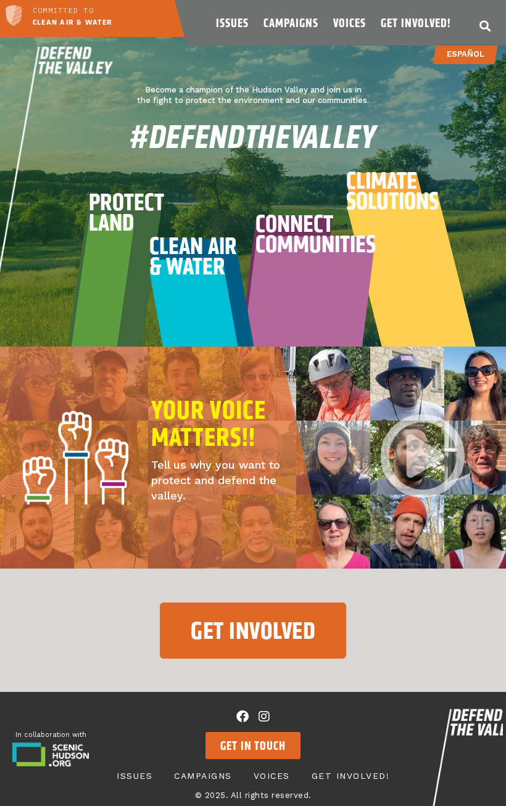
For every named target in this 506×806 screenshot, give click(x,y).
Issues (232, 23)
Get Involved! (415, 23)
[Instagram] (264, 716)
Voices (349, 23)
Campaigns (290, 23)
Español (465, 54)
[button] (485, 25)
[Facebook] (242, 716)
